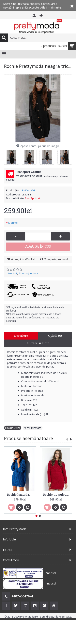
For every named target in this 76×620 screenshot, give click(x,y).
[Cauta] (4, 37)
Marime (13, 222)
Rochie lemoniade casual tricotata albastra (20, 494)
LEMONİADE (28, 190)
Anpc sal (51, 573)
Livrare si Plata (38, 343)
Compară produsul (56, 259)
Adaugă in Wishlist (23, 259)
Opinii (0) (55, 335)
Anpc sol (51, 583)
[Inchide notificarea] (72, 5)
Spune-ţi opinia (28, 273)
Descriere (21, 335)
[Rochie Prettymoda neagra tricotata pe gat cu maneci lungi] (38, 108)
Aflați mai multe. (51, 7)
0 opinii (12, 273)
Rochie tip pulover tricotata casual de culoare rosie (57, 494)
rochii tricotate (32, 428)
